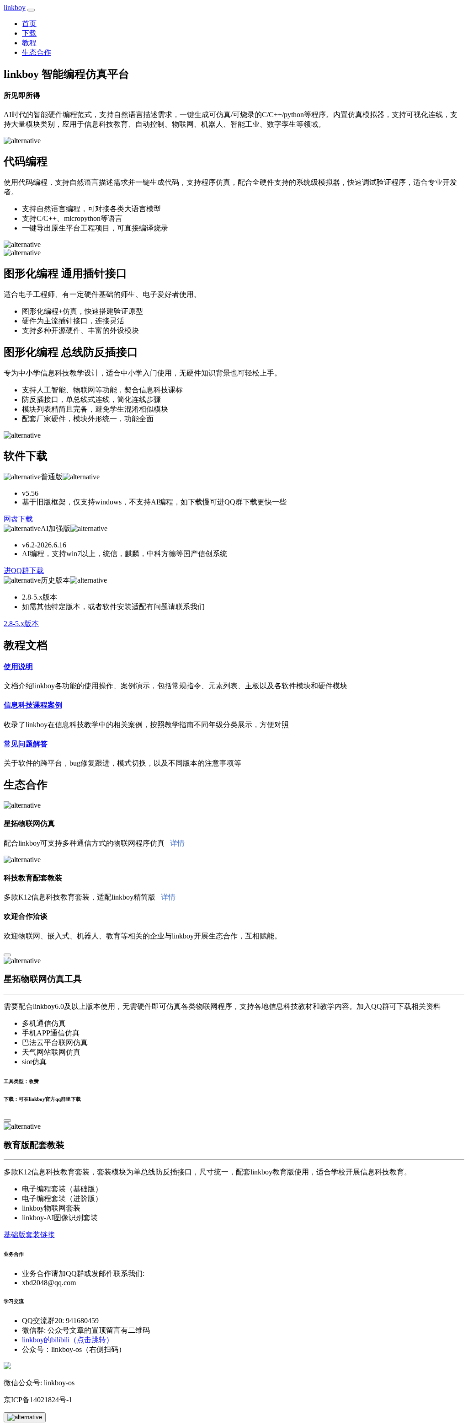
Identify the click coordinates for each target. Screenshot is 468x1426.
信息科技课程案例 (33, 705)
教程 (29, 43)
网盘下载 (18, 519)
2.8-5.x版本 (21, 623)
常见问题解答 (26, 744)
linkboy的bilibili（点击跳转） (67, 1340)
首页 (29, 23)
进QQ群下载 (24, 570)
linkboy (15, 7)
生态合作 (36, 52)
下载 (29, 33)
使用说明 (18, 666)
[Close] (7, 955)
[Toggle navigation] (31, 10)
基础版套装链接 (29, 1234)
